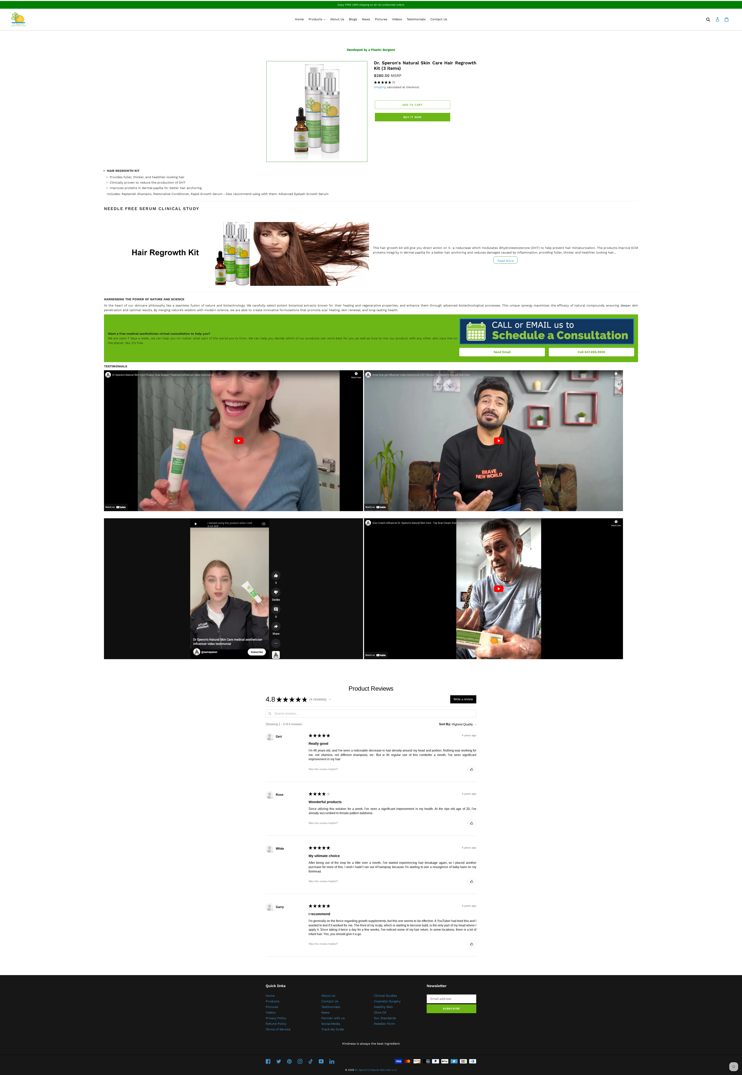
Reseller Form (384, 1024)
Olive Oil (380, 1012)
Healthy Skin (383, 1007)
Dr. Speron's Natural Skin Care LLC (376, 1069)
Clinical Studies (385, 996)
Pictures (272, 1007)
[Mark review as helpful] (471, 769)
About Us (328, 996)
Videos (271, 1012)
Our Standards (385, 1018)
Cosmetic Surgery (387, 1001)
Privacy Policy (276, 1018)
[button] (330, 699)
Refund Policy (276, 1024)
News (325, 1012)
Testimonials (330, 1007)
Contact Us (329, 1001)
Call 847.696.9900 (591, 352)
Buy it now (412, 117)
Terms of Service (278, 1029)
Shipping (380, 87)
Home (270, 996)
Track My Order (333, 1029)
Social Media (330, 1024)
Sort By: (445, 724)
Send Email (502, 352)
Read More (505, 261)
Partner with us (333, 1018)
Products (272, 1001)
